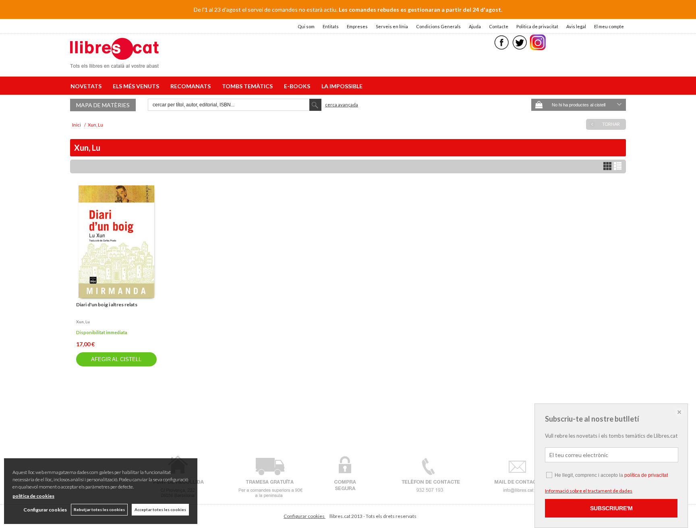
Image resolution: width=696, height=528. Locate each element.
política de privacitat (646, 475)
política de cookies (33, 496)
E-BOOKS (298, 86)
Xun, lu (83, 321)
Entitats (331, 26)
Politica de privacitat (537, 26)
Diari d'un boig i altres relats (106, 304)
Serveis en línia (392, 26)
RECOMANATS (191, 86)
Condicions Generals (438, 26)
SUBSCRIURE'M (611, 508)
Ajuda (475, 26)
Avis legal (576, 26)
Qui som (306, 26)
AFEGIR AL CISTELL (116, 359)
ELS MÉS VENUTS (137, 86)
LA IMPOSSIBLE (341, 86)
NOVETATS (87, 86)
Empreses (357, 26)
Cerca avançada (341, 104)
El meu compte (609, 26)
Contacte (498, 26)
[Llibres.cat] (114, 63)
